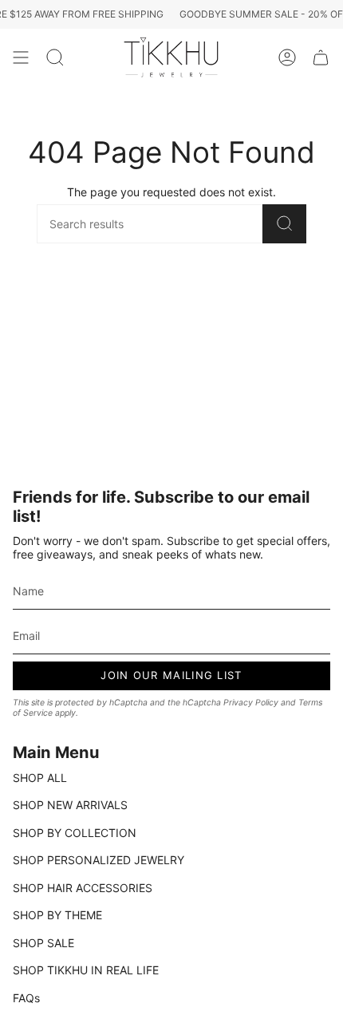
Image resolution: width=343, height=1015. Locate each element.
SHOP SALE (43, 943)
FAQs (26, 998)
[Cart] (320, 58)
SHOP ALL (40, 777)
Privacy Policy (250, 702)
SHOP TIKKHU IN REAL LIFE (86, 970)
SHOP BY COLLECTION (74, 832)
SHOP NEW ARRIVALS (70, 805)
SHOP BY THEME (57, 915)
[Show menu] (21, 58)
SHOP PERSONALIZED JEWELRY (98, 860)
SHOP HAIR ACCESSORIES (82, 888)
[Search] (284, 223)
